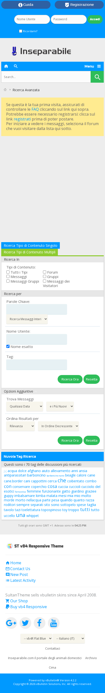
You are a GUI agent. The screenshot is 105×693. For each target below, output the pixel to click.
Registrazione (79, 4)
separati (37, 504)
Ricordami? (29, 31)
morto (20, 500)
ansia (83, 470)
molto (86, 495)
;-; (5, 470)
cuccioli (74, 486)
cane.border (13, 481)
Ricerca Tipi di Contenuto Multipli (29, 252)
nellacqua (33, 500)
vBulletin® (52, 680)
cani (27, 480)
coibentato (75, 481)
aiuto (46, 470)
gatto (66, 491)
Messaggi (18, 276)
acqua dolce (17, 470)
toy (64, 509)
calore (81, 475)
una (20, 515)
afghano (34, 470)
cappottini (39, 481)
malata (51, 495)
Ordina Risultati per (22, 418)
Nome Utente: (18, 331)
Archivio (91, 658)
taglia (91, 504)
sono (55, 504)
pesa (55, 500)
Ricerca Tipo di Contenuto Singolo (30, 245)
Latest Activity (20, 580)
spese (81, 504)
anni (74, 470)
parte (46, 500)
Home (13, 562)
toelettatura (30, 509)
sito (47, 504)
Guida (25, 4)
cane (91, 475)
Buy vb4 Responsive (26, 606)
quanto (79, 500)
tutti (85, 509)
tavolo (9, 509)
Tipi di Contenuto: (21, 267)
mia (70, 495)
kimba (40, 495)
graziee (90, 491)
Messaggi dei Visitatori (56, 283)
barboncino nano (55, 475)
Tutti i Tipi (18, 272)
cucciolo (87, 486)
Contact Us (17, 568)
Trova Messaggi (20, 399)
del (97, 486)
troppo (73, 509)
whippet (32, 515)
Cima (52, 667)
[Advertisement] (52, 189)
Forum (52, 272)
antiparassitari (15, 475)
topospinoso (51, 509)
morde (9, 500)
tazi (18, 509)
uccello (9, 515)
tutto (95, 509)
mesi (62, 495)
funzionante (51, 491)
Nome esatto (21, 346)
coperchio (39, 486)
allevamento (60, 470)
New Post (16, 574)
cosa (52, 486)
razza (90, 500)
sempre (23, 504)
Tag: (10, 356)
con (7, 486)
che (62, 480)
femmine (34, 491)
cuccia (63, 486)
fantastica (20, 491)
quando (66, 499)
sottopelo (68, 504)
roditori (9, 504)
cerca (52, 480)
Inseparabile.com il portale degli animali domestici (45, 658)
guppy (8, 495)
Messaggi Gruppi (24, 281)
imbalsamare (24, 495)
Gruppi (52, 276)
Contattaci (52, 648)
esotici (9, 491)
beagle (70, 475)
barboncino (36, 475)
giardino (77, 491)
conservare (21, 486)
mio (77, 495)
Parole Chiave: (18, 301)
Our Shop (16, 601)
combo (90, 481)
